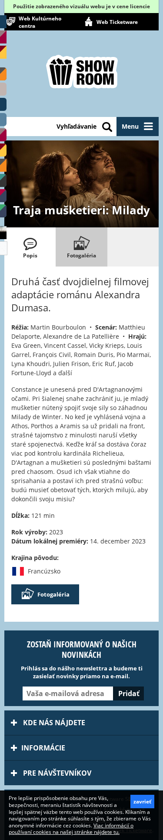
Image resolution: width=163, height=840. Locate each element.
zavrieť (142, 801)
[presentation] (30, 247)
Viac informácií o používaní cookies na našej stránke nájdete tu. (71, 829)
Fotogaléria (53, 594)
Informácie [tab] (43, 748)
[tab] (30, 247)
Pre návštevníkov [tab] (56, 773)
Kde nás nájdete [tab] (53, 722)
